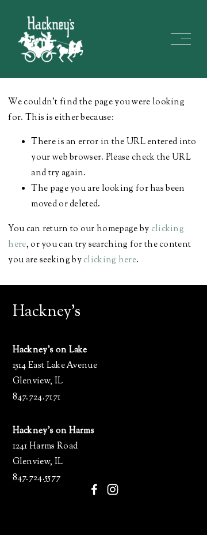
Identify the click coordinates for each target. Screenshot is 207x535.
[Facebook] (94, 489)
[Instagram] (112, 489)
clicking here (109, 260)
